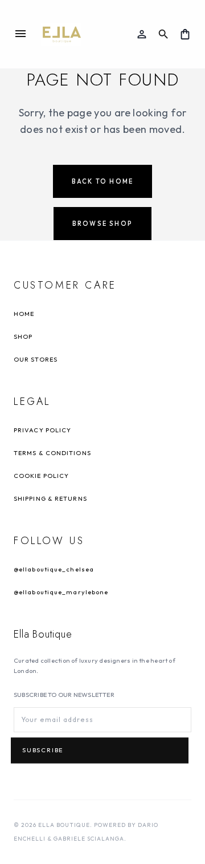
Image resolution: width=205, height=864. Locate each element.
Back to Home (102, 181)
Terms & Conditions (52, 453)
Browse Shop (102, 224)
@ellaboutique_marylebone (61, 592)
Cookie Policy (41, 476)
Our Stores (36, 359)
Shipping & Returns (50, 498)
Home (24, 314)
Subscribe (42, 751)
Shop (23, 336)
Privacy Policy (42, 430)
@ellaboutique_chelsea (54, 569)
